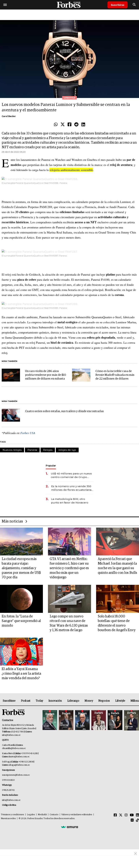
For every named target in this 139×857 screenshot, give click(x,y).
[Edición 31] (50, 720)
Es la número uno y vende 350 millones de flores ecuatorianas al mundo (72, 488)
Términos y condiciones (12, 815)
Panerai (32, 450)
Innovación (55, 700)
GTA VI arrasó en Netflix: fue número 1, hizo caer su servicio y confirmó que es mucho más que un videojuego (69, 568)
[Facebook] (69, 124)
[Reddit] (76, 124)
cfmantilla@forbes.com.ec (14, 748)
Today (39, 700)
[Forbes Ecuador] (69, 5)
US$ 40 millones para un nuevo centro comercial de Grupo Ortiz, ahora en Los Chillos (71, 475)
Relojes (47, 450)
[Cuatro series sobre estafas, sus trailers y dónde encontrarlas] (11, 415)
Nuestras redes (8, 818)
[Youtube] (132, 815)
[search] (134, 5)
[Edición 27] (115, 720)
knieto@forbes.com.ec (19, 757)
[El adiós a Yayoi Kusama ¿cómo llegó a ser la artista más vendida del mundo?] (21, 652)
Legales (31, 815)
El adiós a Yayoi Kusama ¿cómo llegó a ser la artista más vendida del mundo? (21, 673)
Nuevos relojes (12, 450)
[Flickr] (132, 820)
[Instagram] (126, 815)
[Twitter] (63, 124)
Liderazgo (73, 700)
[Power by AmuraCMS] (69, 827)
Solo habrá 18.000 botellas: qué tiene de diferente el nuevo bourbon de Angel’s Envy (117, 623)
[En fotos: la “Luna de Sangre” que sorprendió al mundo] (21, 599)
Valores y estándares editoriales (76, 815)
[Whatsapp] (56, 124)
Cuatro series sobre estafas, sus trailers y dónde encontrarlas (64, 411)
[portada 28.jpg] (99, 720)
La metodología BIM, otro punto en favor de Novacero (69, 500)
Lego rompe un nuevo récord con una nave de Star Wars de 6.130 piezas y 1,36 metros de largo (69, 623)
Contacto (54, 815)
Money (89, 700)
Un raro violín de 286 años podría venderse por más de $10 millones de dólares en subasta (45, 375)
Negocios (104, 700)
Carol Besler (9, 116)
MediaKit (42, 815)
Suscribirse (117, 4)
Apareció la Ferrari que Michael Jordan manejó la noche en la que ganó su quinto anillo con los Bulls (117, 565)
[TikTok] (137, 820)
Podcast (25, 700)
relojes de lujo (67, 450)
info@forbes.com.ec (11, 735)
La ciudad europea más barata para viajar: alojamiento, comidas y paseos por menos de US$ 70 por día (21, 568)
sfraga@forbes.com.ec (19, 765)
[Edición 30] (66, 720)
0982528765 (8, 790)
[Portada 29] (82, 720)
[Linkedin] (83, 124)
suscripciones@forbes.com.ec (16, 775)
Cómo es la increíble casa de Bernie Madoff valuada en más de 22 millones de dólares (114, 375)
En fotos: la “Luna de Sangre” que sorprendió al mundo (21, 621)
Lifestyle (120, 700)
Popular (51, 465)
